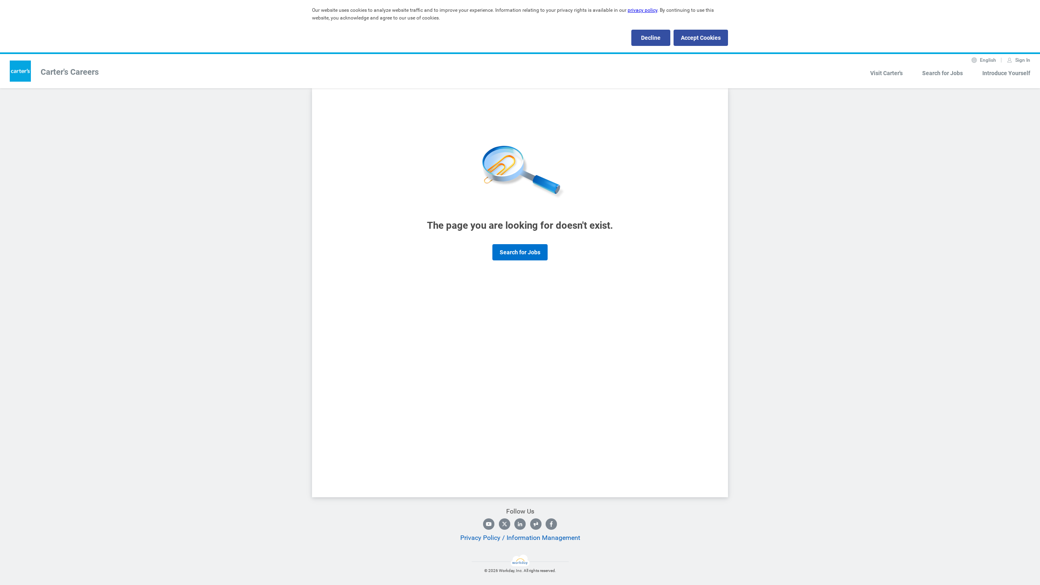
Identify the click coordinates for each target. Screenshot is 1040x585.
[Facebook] (551, 524)
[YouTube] (488, 524)
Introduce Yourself (1006, 73)
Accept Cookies (701, 38)
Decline (651, 38)
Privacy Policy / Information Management (520, 538)
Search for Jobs (942, 73)
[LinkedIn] (520, 524)
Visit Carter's (886, 73)
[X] (504, 524)
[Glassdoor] (536, 524)
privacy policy (642, 10)
